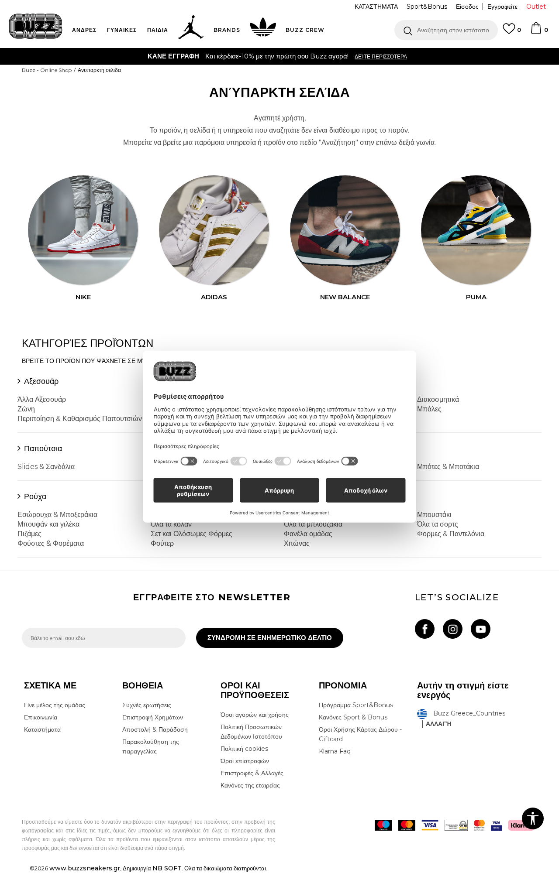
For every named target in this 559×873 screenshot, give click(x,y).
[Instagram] (452, 629)
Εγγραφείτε (502, 6)
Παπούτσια (43, 448)
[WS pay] (456, 825)
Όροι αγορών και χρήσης (255, 715)
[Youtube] (480, 629)
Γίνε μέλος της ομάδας (54, 705)
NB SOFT (167, 868)
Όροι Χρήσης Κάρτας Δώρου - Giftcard (360, 734)
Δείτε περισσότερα (381, 56)
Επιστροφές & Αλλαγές (252, 773)
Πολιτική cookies (244, 749)
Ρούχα (35, 496)
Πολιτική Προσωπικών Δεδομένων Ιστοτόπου (251, 731)
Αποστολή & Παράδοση (155, 729)
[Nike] (83, 230)
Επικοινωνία (40, 717)
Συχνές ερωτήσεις (146, 705)
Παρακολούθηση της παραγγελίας (150, 746)
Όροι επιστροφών (245, 761)
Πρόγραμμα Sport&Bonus (356, 705)
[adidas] (214, 230)
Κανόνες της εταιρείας (250, 785)
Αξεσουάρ (41, 381)
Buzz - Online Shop (47, 70)
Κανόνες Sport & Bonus (353, 717)
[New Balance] (345, 230)
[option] (279, 56)
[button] (446, 30)
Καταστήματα (42, 729)
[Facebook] (425, 629)
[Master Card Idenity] (479, 825)
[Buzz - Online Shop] (35, 26)
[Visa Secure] (496, 825)
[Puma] (476, 230)
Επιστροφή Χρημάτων (152, 717)
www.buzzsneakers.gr (84, 868)
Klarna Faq (335, 751)
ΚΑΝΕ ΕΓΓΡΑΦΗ (173, 56)
